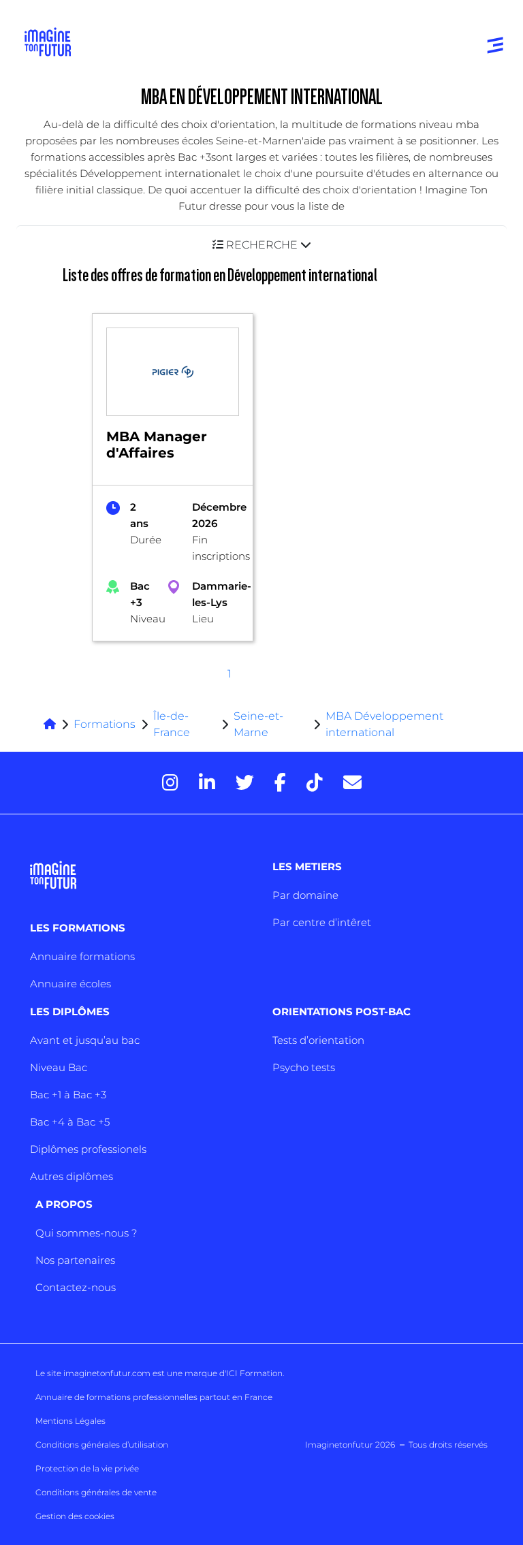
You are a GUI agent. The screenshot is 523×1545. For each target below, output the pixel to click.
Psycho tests (303, 1067)
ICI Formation (254, 1373)
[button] (261, 244)
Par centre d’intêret (321, 922)
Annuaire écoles (70, 983)
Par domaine (305, 895)
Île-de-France (171, 724)
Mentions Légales (70, 1421)
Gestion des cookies (74, 1516)
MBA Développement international (384, 724)
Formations (105, 724)
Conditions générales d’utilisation (101, 1444)
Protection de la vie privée (87, 1468)
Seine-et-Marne (258, 724)
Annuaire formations (82, 956)
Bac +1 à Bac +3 (68, 1094)
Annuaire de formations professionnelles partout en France (153, 1397)
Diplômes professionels (88, 1149)
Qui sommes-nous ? (86, 1232)
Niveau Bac (58, 1067)
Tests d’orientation (318, 1040)
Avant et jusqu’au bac (85, 1040)
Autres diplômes (71, 1176)
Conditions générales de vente (96, 1492)
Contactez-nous (75, 1287)
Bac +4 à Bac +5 (70, 1121)
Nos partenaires (75, 1260)
